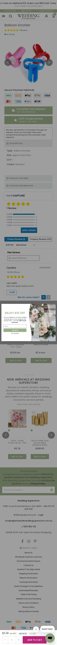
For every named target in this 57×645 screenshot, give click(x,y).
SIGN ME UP (15, 330)
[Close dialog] (54, 305)
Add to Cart (34, 639)
